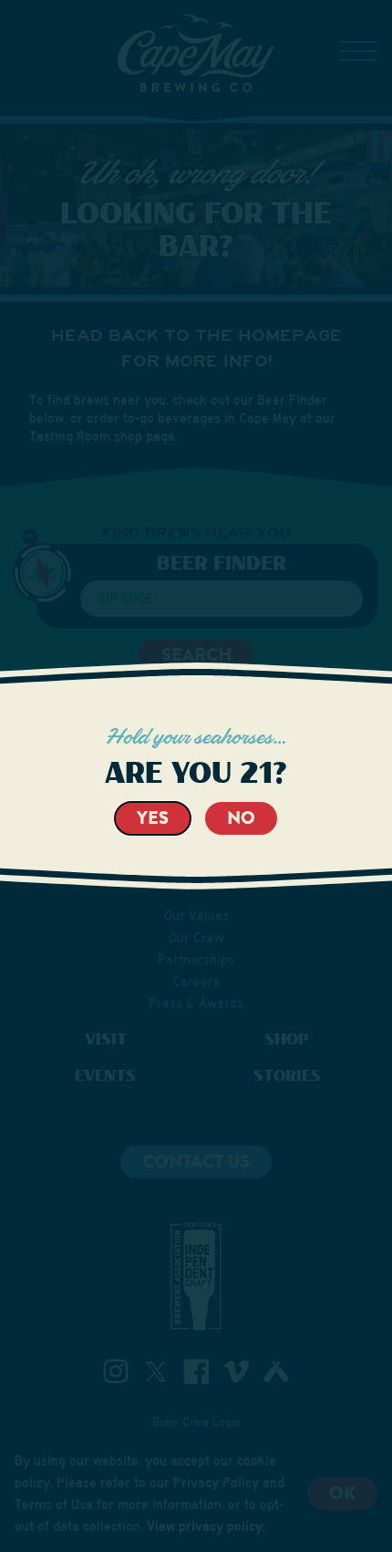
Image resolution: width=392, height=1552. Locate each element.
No (241, 818)
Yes (153, 818)
